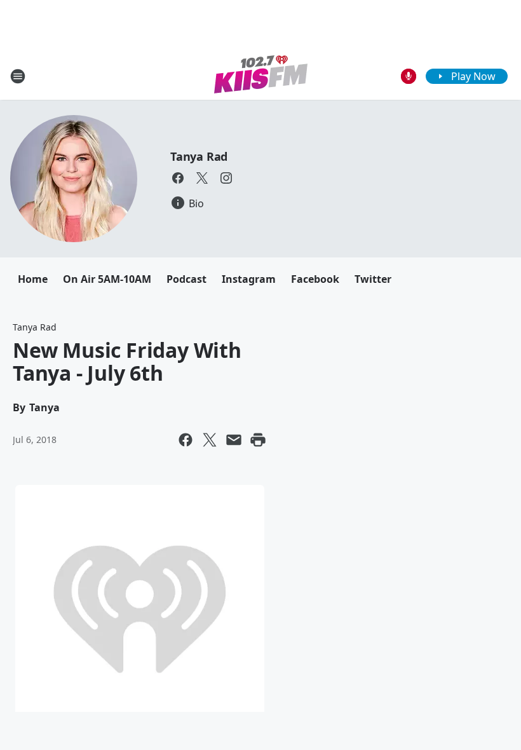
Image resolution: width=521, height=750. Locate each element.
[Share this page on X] (210, 440)
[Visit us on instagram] (226, 178)
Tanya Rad (198, 156)
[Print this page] (258, 440)
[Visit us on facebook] (178, 178)
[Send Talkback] (408, 76)
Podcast (186, 279)
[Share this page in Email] (234, 440)
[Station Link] (261, 76)
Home (33, 279)
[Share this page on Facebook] (185, 440)
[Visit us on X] (202, 178)
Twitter (373, 279)
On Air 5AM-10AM (107, 279)
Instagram (249, 279)
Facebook (315, 279)
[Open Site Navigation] (17, 76)
